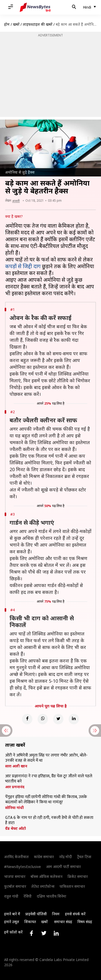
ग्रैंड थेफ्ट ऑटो (15, 828)
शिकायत (30, 921)
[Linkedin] (74, 719)
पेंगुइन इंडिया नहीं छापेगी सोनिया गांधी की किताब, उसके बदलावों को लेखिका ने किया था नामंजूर (46, 799)
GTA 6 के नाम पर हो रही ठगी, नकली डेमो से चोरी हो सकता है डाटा (49, 820)
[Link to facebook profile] (31, 933)
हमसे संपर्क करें (75, 913)
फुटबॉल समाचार (15, 886)
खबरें (16, 24)
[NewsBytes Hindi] (35, 7)
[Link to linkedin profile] (56, 933)
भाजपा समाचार (14, 876)
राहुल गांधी (11, 896)
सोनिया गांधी (14, 807)
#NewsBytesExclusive (22, 866)
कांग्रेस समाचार (44, 856)
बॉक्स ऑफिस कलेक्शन (46, 876)
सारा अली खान (16, 766)
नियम (56, 913)
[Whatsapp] (43, 719)
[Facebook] (27, 719)
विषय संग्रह (84, 921)
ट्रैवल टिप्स (84, 856)
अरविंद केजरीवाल (16, 856)
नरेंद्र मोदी (65, 856)
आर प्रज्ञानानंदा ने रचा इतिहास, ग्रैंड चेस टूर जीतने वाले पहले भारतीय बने (48, 779)
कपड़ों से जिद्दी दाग (23, 266)
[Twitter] (58, 719)
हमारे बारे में (12, 913)
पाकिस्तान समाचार (72, 886)
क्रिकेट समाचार (78, 876)
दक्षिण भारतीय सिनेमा (51, 896)
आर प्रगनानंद (14, 787)
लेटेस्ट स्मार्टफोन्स (42, 886)
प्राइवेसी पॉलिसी (36, 913)
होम (7, 24)
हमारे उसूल (11, 921)
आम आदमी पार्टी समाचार (63, 866)
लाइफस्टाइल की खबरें (37, 24)
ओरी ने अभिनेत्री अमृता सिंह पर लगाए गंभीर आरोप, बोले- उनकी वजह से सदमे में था (46, 758)
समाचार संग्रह (63, 921)
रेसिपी (28, 896)
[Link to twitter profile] (44, 933)
